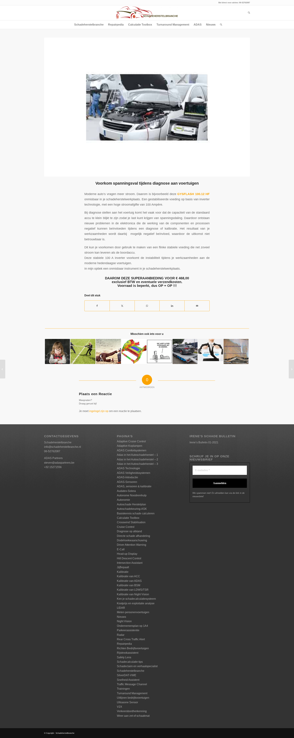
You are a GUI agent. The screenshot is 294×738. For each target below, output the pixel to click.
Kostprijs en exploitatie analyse (135, 603)
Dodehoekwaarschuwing (132, 540)
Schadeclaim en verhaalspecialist (137, 666)
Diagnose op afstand (129, 531)
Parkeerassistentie (128, 630)
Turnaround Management (132, 693)
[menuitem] (248, 12)
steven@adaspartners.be (59, 462)
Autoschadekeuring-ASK (132, 508)
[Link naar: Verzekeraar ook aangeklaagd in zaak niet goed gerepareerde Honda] (236, 351)
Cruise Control (125, 526)
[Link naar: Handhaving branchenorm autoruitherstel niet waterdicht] (185, 351)
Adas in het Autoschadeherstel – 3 (137, 463)
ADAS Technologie (128, 468)
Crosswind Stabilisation (131, 522)
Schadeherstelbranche (130, 670)
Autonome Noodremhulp (131, 495)
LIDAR (121, 607)
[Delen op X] (122, 306)
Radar (120, 634)
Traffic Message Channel (132, 684)
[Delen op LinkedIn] (172, 306)
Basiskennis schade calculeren (135, 513)
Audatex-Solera (126, 491)
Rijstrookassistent (127, 652)
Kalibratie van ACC (128, 576)
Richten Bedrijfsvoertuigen (133, 648)
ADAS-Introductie (127, 477)
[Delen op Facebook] (97, 306)
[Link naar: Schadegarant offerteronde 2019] (108, 351)
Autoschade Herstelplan (131, 504)
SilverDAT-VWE (126, 675)
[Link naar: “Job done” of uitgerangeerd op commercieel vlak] (57, 351)
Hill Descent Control (129, 558)
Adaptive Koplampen (129, 445)
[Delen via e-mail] (197, 306)
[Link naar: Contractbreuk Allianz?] (210, 350)
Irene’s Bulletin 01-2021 (204, 442)
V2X (119, 706)
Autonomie (123, 499)
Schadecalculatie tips (130, 661)
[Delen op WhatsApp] (147, 306)
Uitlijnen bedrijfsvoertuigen (133, 697)
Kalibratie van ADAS (129, 580)
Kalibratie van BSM (128, 585)
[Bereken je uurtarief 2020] (2, 369)
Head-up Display (127, 553)
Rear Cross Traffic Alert (131, 639)
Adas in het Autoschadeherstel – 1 (137, 454)
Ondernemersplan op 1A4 (132, 625)
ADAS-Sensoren (127, 481)
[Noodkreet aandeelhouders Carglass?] (291, 369)
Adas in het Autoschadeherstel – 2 (137, 459)
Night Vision (124, 621)
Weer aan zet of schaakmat (133, 715)
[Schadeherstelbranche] (147, 12)
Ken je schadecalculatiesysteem (136, 598)
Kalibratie (122, 571)
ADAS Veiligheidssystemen (133, 472)
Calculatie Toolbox (128, 517)
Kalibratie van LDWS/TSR (133, 589)
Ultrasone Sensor (127, 702)
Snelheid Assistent (128, 679)
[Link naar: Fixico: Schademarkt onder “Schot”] (159, 351)
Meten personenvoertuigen (133, 612)
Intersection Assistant (129, 562)
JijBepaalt (123, 567)
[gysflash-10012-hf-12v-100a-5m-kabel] (147, 107)
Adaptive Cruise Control (131, 441)
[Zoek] (248, 12)
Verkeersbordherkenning (132, 711)
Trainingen (123, 688)
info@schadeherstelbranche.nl (62, 446)
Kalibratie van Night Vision (133, 594)
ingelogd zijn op (98, 411)
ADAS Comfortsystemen (131, 450)
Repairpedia (124, 643)
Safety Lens (124, 657)
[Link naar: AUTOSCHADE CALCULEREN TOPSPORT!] (82, 351)
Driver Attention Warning (131, 544)
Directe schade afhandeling (133, 535)
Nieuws (121, 616)
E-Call (121, 549)
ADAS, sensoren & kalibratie (134, 486)
